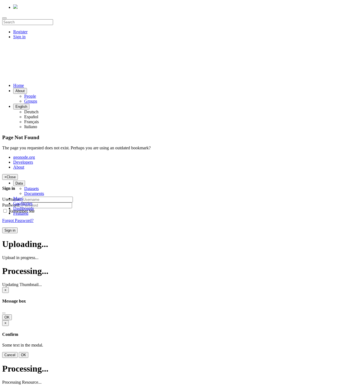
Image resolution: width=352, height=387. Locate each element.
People (30, 96)
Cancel (9, 355)
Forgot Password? (18, 220)
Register (20, 31)
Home (18, 85)
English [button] (21, 107)
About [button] (20, 91)
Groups (30, 101)
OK (7, 317)
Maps (18, 198)
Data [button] (19, 183)
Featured (20, 213)
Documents (34, 193)
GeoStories (22, 203)
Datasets (31, 188)
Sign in (19, 36)
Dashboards (23, 208)
